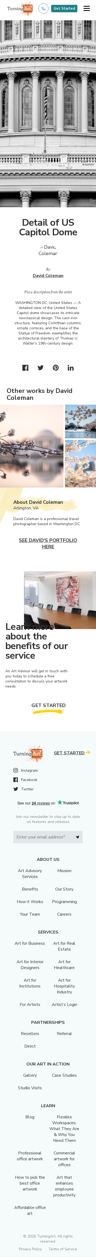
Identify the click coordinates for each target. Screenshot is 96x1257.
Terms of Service (62, 1249)
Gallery (30, 1075)
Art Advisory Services (30, 874)
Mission (64, 871)
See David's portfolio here (48, 543)
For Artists (30, 1005)
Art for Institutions (30, 983)
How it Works (30, 902)
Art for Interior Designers (30, 965)
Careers (64, 914)
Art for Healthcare (64, 965)
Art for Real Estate (64, 946)
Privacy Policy (30, 1249)
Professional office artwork (30, 1156)
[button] (86, 8)
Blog (29, 1117)
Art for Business (30, 943)
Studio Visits (30, 1088)
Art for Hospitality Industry (64, 986)
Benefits (30, 889)
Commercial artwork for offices (64, 1159)
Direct (30, 1046)
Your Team (30, 914)
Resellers (30, 1034)
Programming (64, 902)
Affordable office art (30, 1210)
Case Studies (64, 1075)
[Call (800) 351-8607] (43, 8)
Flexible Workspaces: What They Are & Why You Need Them (64, 1128)
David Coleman (48, 276)
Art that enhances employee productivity (64, 1186)
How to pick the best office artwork (30, 1183)
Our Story (64, 889)
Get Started (64, 8)
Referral (64, 1034)
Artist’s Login (64, 1005)
